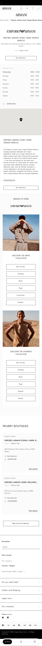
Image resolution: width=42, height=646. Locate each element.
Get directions (20, 187)
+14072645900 (12, 501)
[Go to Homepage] (21, 15)
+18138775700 (10, 104)
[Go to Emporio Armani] (27, 8)
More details (33, 469)
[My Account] (21, 641)
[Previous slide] (1, 2)
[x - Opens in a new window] (3, 617)
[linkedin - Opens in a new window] (8, 617)
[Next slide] (40, 2)
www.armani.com (9, 180)
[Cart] (34, 641)
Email (5, 547)
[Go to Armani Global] (6, 8)
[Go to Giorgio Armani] (21, 8)
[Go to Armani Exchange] (38, 8)
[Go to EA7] (32, 8)
